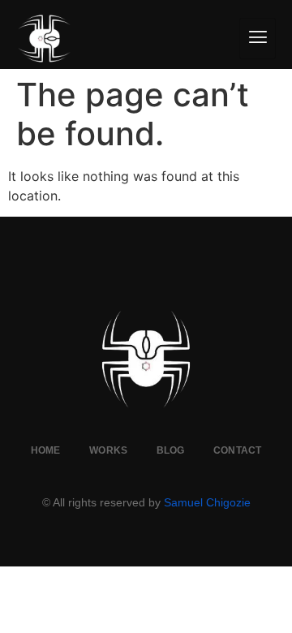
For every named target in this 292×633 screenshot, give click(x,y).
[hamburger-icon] (257, 38)
